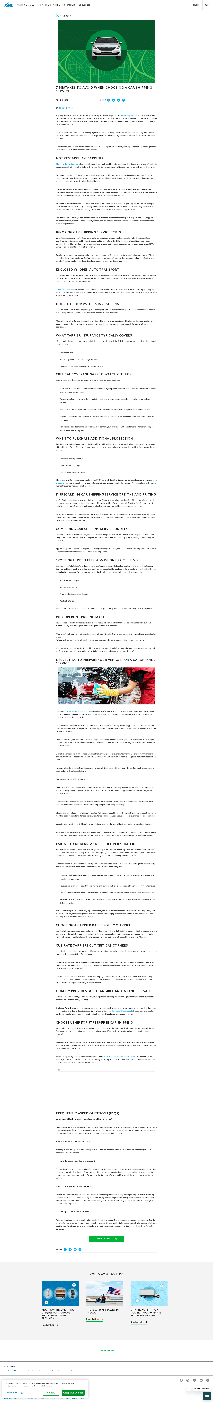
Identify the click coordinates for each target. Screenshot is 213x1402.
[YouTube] (201, 1380)
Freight (42, 1371)
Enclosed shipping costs (122, 1011)
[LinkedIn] (207, 1380)
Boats (51, 1371)
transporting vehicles (128, 115)
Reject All (51, 1392)
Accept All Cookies (73, 1392)
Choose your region (199, 1386)
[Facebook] (181, 1380)
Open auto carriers (64, 289)
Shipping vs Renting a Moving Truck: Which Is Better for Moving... (146, 1312)
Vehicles (7, 1371)
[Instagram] (187, 1380)
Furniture (32, 1371)
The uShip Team (67, 108)
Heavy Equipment (65, 1371)
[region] (45, 1389)
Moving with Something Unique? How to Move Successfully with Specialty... (58, 1314)
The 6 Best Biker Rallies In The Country (102, 1311)
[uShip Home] (8, 5)
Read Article (48, 1324)
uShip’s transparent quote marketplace (118, 1056)
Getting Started (25, 5)
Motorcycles (19, 1371)
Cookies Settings (15, 1392)
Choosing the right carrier (67, 164)
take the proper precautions (78, 711)
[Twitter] (194, 1380)
